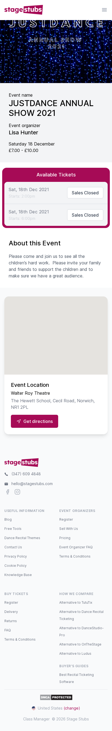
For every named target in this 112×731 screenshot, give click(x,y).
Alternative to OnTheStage (80, 644)
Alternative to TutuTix (75, 602)
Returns (10, 621)
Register (66, 519)
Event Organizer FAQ (76, 547)
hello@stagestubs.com (32, 483)
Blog (8, 519)
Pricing (64, 538)
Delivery (11, 612)
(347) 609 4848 (26, 473)
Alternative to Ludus (75, 653)
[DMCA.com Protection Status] (56, 697)
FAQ (7, 630)
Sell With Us (68, 529)
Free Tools (12, 529)
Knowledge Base (18, 575)
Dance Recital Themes (22, 538)
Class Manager (36, 719)
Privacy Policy (15, 556)
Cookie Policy (15, 566)
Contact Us (13, 547)
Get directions (38, 421)
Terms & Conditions (75, 556)
